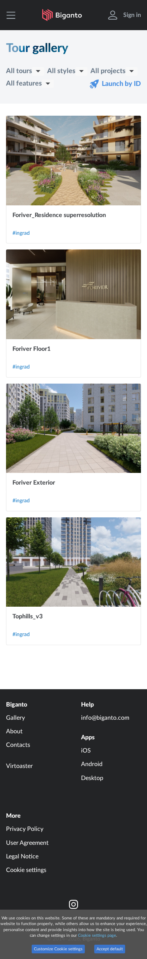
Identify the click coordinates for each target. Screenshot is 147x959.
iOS (86, 751)
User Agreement (27, 843)
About (14, 731)
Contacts (18, 745)
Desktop (92, 778)
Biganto (16, 705)
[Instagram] (73, 904)
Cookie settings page (97, 935)
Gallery (15, 718)
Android (92, 764)
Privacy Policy (24, 829)
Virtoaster (19, 766)
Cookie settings (26, 870)
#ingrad (21, 233)
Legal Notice (22, 856)
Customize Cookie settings (58, 949)
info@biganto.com (105, 718)
